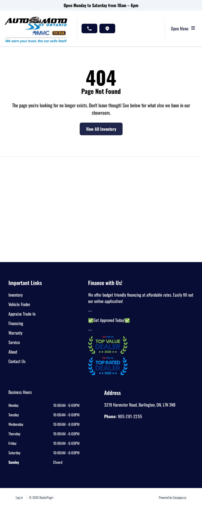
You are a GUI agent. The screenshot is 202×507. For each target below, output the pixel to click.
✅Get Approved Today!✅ (109, 320)
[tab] (20, 394)
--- (90, 310)
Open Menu (180, 28)
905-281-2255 (130, 416)
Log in (19, 497)
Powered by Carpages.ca (172, 497)
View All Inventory (101, 129)
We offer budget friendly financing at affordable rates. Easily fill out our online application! (140, 298)
